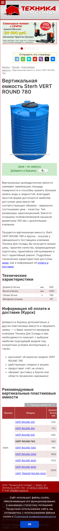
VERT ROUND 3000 (25, 460)
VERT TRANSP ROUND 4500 (30, 473)
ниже (5, 262)
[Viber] (41, 59)
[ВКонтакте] (53, 59)
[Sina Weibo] (35, 59)
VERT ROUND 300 (25, 428)
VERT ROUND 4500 (25, 467)
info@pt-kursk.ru (19, 490)
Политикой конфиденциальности (35, 516)
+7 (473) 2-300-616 (37, 487)
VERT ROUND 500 (25, 435)
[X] (47, 59)
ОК (29, 524)
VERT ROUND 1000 (25, 447)
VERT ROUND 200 (25, 422)
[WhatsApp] (23, 59)
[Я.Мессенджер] (29, 59)
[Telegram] (17, 59)
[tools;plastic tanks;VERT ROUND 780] (43, 170)
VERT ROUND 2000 (25, 454)
